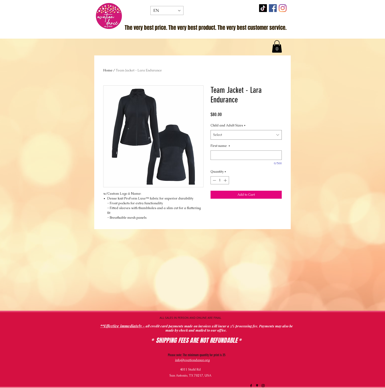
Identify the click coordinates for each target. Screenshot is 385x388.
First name (220, 146)
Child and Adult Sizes (228, 125)
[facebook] (251, 386)
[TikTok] (263, 8)
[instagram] (263, 386)
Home (107, 70)
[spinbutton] (220, 180)
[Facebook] (273, 8)
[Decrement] (214, 180)
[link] (277, 46)
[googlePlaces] (257, 386)
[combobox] (246, 135)
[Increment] (225, 180)
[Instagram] (283, 8)
